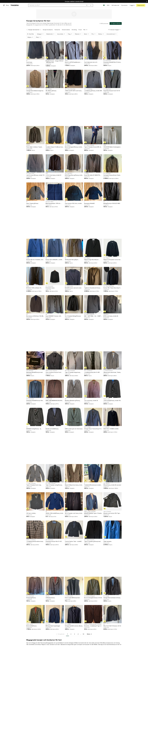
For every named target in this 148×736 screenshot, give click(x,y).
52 (104, 60)
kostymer (87, 644)
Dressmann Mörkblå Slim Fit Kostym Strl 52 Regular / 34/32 (112, 62)
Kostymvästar (66, 29)
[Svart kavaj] (35, 50)
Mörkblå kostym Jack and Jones (73, 288)
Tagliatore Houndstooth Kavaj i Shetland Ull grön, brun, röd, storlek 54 (92, 288)
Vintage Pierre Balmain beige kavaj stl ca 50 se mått (35, 90)
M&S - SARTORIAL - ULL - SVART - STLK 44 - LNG (93, 316)
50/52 (66, 511)
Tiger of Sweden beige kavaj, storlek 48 (72, 372)
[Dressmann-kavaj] (55, 276)
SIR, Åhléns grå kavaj (51, 90)
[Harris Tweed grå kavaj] (35, 191)
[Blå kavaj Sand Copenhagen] (55, 614)
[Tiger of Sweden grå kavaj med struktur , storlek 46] (93, 530)
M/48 (27, 539)
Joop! (108, 398)
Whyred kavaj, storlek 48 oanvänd (112, 485)
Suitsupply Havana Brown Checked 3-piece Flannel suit (112, 175)
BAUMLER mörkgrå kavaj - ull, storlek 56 (33, 429)
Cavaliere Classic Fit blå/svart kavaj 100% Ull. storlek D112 (55, 147)
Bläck (52, 201)
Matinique (31, 370)
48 (84, 258)
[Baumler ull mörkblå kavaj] (55, 417)
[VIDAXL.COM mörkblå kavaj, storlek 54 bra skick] (55, 501)
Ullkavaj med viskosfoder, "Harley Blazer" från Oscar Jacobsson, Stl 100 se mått (112, 372)
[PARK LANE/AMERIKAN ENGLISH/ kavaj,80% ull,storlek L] (55, 389)
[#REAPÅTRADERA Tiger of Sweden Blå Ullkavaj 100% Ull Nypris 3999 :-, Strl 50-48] (93, 501)
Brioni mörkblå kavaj (31, 626)
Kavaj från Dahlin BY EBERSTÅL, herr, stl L (92, 175)
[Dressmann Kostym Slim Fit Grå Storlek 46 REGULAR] (55, 530)
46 (65, 89)
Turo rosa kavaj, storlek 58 (91, 400)
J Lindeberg (89, 89)
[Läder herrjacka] (112, 530)
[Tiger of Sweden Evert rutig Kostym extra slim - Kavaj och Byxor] (35, 473)
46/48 (27, 258)
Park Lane (49, 398)
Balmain (30, 89)
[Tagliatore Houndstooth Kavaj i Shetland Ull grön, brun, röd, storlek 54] (93, 276)
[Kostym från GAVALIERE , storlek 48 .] (55, 248)
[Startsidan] (15, 5)
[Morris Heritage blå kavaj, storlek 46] (74, 135)
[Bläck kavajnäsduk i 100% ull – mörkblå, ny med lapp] (55, 191)
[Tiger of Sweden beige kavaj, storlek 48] (74, 360)
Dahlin (87, 173)
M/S (85, 427)
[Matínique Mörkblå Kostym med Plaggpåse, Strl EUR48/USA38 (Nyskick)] (35, 360)
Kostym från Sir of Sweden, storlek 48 (35, 259)
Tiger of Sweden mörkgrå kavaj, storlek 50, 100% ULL (54, 485)
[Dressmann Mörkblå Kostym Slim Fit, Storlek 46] (35, 389)
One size (48, 201)
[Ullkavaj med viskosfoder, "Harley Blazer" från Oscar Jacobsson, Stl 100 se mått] (112, 360)
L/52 (47, 173)
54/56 (27, 286)
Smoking (74, 29)
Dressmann (108, 60)
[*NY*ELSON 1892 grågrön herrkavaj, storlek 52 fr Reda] (74, 248)
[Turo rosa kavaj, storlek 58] (93, 389)
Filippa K (88, 258)
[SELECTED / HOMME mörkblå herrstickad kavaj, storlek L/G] (112, 417)
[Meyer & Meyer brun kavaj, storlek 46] (74, 473)
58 (84, 398)
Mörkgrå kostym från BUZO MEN (111, 203)
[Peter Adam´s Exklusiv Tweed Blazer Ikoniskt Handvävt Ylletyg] (35, 135)
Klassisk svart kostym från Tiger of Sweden (112, 513)
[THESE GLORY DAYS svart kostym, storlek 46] (74, 79)
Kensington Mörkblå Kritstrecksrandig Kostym (90, 203)
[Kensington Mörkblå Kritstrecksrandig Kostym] (93, 191)
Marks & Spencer (90, 314)
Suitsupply (108, 173)
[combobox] (58, 5)
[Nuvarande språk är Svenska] (104, 5)
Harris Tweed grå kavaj (32, 203)
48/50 (66, 60)
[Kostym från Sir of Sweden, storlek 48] (35, 248)
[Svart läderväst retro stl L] (93, 50)
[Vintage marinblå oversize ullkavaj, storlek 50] (74, 614)
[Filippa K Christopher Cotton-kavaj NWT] (112, 248)
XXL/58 (28, 145)
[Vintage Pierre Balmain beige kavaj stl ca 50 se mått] (35, 79)
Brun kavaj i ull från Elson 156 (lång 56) (35, 316)
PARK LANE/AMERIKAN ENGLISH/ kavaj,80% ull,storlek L (54, 400)
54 (65, 173)
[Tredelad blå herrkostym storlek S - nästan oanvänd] (93, 473)
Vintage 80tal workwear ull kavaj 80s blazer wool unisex (111, 597)
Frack (80, 29)
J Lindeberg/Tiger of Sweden (95, 624)
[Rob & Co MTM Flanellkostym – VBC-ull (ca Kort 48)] (74, 50)
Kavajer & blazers (48, 29)
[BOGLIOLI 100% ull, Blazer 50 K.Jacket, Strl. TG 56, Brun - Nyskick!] (35, 276)
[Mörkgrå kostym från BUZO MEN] (112, 191)
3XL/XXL (47, 596)
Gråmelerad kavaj (50, 597)
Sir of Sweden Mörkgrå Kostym (73, 316)
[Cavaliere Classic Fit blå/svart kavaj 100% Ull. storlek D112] (55, 135)
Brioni (31, 624)
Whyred (107, 483)
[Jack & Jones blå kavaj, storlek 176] (35, 163)
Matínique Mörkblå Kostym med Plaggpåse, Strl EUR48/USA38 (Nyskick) (34, 372)
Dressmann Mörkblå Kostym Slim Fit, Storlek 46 (34, 400)
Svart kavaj (29, 62)
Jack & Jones (31, 173)
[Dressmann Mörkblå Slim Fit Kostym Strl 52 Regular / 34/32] (112, 50)
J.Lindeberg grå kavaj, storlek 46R (93, 90)
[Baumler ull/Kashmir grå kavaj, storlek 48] (74, 389)
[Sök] (86, 5)
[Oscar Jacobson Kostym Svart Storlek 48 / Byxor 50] (55, 360)
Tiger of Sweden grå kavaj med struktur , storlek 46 (92, 541)
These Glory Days (71, 89)
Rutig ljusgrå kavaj (31, 597)
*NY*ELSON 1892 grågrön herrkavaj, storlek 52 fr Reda (72, 259)
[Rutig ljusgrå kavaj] (35, 586)
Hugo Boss (108, 89)
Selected (107, 427)
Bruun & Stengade (91, 596)
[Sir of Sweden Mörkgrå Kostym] (74, 304)
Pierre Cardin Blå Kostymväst (72, 597)
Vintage (89, 427)
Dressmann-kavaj (50, 288)
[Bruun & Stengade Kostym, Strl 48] (93, 586)
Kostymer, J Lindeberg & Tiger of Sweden (92, 626)
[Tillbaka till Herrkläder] (27, 30)
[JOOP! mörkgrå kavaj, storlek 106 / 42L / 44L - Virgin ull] (112, 389)
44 (84, 314)
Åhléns (50, 89)
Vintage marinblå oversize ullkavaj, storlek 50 (74, 626)
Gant (58, 644)
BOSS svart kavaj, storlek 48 (110, 316)
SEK (108, 5)
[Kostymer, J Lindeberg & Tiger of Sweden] (93, 614)
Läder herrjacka (107, 541)
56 (27, 314)
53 (83, 634)
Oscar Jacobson (53, 370)
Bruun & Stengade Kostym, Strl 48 (93, 597)
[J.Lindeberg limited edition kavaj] (35, 530)
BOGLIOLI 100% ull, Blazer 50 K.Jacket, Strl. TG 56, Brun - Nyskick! (33, 288)
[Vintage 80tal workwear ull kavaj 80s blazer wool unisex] (112, 586)
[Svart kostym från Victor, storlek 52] (74, 191)
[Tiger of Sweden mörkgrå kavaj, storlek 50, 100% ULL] (55, 473)
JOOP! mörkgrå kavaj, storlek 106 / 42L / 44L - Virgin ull (112, 400)
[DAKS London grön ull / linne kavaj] (74, 417)
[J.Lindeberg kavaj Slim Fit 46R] (93, 360)
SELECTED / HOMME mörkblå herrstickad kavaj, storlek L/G (110, 429)
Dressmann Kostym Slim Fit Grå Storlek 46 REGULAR (53, 541)
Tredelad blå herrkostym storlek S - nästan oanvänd (93, 485)
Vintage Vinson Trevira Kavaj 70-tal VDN (93, 429)
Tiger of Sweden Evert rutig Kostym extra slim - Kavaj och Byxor (33, 485)
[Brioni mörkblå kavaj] (35, 614)
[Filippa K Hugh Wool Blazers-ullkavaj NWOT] (93, 248)
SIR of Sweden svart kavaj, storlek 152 (74, 513)
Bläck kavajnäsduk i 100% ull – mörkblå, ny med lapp (53, 203)
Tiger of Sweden (90, 145)
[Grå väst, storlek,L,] (35, 501)
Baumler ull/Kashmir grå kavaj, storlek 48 (72, 400)
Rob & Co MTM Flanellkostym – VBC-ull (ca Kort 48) (73, 62)
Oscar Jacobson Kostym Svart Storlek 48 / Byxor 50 (53, 372)
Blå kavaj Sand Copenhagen (53, 626)
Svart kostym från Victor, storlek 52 (73, 203)
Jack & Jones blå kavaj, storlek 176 (35, 175)
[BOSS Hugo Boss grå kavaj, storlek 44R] (74, 163)
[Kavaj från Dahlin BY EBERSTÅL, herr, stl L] (93, 163)
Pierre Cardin (70, 596)
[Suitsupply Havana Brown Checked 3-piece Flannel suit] (112, 163)
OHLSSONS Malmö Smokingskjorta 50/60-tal (112, 147)
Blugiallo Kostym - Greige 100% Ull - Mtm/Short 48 (54, 61)
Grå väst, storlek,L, (31, 513)
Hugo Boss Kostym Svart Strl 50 (111, 90)
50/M (104, 145)
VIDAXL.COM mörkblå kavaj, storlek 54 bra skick (55, 513)
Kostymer (57, 29)
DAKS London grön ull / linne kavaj (73, 428)
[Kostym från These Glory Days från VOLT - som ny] (112, 276)
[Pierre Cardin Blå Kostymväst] (74, 586)
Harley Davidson (109, 370)
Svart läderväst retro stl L (90, 62)
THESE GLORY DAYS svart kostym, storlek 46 (74, 90)
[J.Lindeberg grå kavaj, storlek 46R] (93, 79)
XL (104, 539)
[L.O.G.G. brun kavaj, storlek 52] (55, 163)
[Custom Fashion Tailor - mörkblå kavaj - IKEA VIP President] (74, 530)
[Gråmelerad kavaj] (55, 586)
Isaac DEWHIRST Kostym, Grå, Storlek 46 (53, 316)
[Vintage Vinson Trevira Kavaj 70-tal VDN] (93, 417)
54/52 (104, 398)
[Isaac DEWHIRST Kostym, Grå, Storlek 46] (55, 304)
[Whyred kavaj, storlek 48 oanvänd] (112, 473)
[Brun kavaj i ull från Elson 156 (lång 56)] (35, 304)
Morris (68, 145)
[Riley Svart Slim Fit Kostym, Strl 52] (112, 614)
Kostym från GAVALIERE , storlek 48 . (55, 259)
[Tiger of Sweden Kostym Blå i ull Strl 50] (93, 135)
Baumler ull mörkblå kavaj (52, 428)
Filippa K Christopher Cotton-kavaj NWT (112, 259)
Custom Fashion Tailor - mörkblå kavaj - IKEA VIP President (73, 541)
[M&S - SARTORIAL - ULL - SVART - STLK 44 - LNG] (93, 304)
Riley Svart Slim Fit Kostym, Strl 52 (112, 626)
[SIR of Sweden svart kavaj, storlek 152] (74, 501)
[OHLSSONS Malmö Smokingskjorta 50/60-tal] (112, 135)
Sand (49, 624)
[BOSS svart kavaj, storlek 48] (112, 304)
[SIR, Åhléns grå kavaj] (55, 79)
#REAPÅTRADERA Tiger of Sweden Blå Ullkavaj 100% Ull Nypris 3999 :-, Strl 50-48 (93, 513)
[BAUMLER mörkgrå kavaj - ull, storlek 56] (35, 417)
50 (27, 89)
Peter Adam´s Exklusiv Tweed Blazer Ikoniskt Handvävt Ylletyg (34, 147)
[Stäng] (146, 1)
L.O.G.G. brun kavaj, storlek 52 (53, 175)
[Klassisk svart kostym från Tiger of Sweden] (112, 501)
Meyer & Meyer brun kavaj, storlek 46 (74, 485)
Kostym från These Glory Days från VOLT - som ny (112, 288)
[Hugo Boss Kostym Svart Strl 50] (112, 79)
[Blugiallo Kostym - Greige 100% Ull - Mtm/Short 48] (55, 50)
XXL (46, 89)
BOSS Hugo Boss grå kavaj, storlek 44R (74, 175)
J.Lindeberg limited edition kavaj (34, 541)
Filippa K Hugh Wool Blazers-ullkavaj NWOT (91, 259)
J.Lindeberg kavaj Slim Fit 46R (92, 372)
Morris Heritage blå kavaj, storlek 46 (73, 147)
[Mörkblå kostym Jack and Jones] (74, 276)
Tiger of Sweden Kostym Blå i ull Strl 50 (92, 147)
